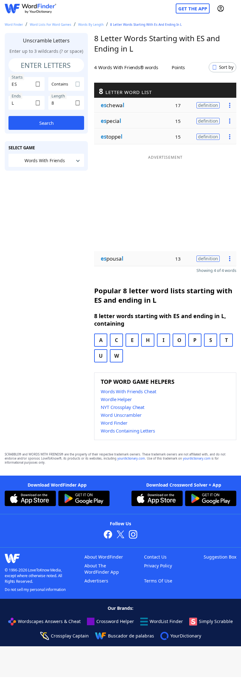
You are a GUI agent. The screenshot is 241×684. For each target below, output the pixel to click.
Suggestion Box (220, 557)
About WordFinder (103, 557)
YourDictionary (185, 636)
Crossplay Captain (70, 636)
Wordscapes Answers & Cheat (49, 621)
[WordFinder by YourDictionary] (30, 9)
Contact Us (155, 557)
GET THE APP (192, 8)
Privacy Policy (158, 566)
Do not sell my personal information (35, 589)
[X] (120, 535)
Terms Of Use (158, 581)
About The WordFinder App (101, 569)
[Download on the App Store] (30, 499)
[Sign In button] (221, 8)
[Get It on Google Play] (84, 499)
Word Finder (14, 24)
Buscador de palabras (131, 636)
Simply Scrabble (216, 621)
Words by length (91, 24)
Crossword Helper (115, 621)
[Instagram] (133, 535)
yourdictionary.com (131, 458)
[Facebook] (108, 535)
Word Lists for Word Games (50, 24)
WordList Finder (166, 621)
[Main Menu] (234, 8)
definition (208, 105)
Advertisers (96, 581)
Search (46, 123)
